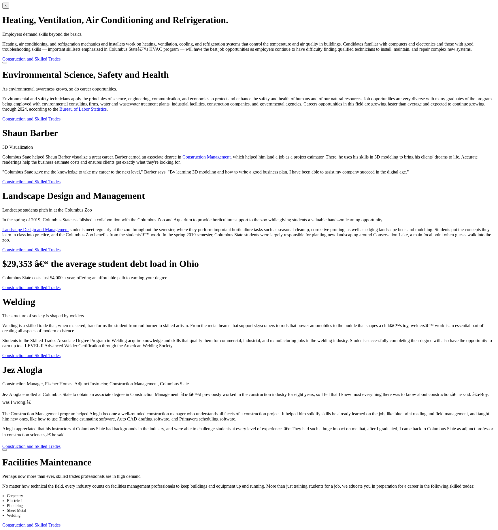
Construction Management (206, 156)
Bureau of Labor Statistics (83, 109)
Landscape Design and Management (35, 229)
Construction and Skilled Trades (31, 58)
